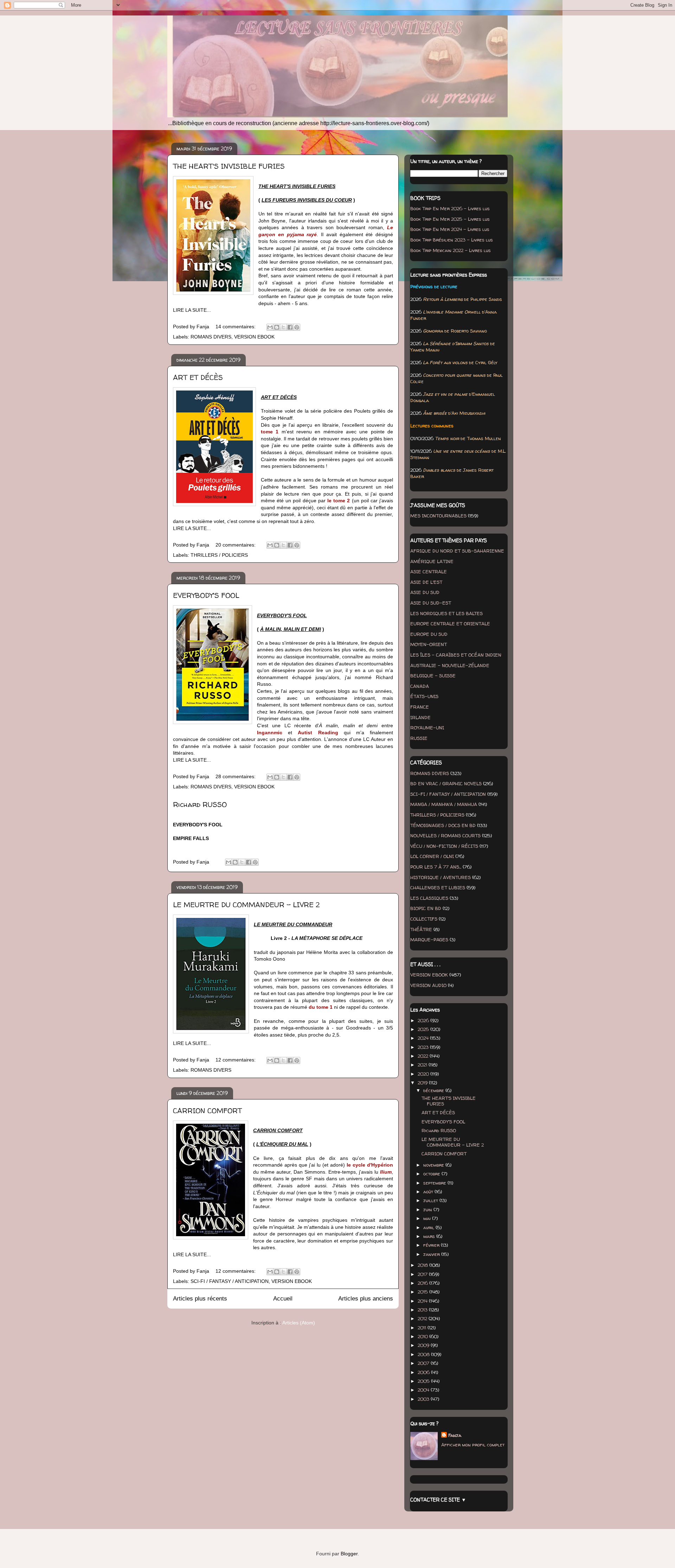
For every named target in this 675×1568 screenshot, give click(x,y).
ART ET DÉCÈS (198, 377)
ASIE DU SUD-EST (430, 603)
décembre (434, 1090)
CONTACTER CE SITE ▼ (438, 1499)
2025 (424, 1029)
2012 (423, 1318)
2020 (424, 1074)
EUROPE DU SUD (429, 634)
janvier (432, 1254)
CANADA (419, 686)
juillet (431, 1200)
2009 (424, 1345)
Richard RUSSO (200, 804)
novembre (434, 1165)
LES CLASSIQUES (429, 898)
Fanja (454, 1435)
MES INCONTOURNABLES (438, 515)
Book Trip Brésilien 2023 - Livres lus (451, 240)
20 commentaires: (236, 545)
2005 (424, 1381)
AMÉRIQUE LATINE (432, 561)
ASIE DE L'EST (426, 582)
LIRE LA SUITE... (192, 310)
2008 (424, 1354)
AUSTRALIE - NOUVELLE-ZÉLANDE (449, 665)
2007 (424, 1363)
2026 (424, 1020)
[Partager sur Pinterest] (296, 327)
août (429, 1191)
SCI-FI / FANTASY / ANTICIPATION (230, 1281)
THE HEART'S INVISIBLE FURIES (229, 166)
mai (427, 1218)
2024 (424, 1038)
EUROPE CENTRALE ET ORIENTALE (450, 623)
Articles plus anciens (365, 1298)
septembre (435, 1183)
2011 (423, 1327)
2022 (424, 1056)
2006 (424, 1372)
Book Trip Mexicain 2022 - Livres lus (450, 250)
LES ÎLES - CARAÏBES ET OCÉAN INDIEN (455, 655)
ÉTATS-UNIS (424, 696)
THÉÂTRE (421, 929)
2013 (423, 1309)
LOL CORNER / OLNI (432, 856)
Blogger (349, 1553)
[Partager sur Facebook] (290, 327)
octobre (432, 1173)
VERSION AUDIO (428, 985)
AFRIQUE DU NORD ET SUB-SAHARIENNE (457, 551)
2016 (423, 1283)
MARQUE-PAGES (429, 939)
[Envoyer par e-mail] (270, 327)
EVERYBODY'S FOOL (206, 595)
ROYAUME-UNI (427, 727)
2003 (424, 1399)
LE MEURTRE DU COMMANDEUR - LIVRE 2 (246, 904)
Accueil (282, 1298)
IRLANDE (420, 717)
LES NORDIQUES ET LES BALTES (446, 613)
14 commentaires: (236, 326)
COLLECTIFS (423, 919)
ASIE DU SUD (424, 592)
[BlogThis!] (276, 327)
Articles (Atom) (298, 1322)
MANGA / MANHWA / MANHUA (443, 804)
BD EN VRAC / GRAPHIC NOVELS (446, 783)
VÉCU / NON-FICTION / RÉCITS (444, 846)
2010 (423, 1336)
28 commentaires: (236, 776)
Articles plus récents (200, 1298)
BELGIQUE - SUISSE (433, 675)
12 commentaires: (236, 1060)
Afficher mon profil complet (472, 1444)
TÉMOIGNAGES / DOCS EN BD (443, 825)
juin (428, 1209)
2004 (424, 1390)
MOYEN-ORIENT (428, 644)
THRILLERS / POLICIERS (219, 555)
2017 (423, 1274)
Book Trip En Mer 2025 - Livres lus (450, 219)
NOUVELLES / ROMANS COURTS (445, 835)
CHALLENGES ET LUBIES (437, 887)
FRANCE (419, 707)
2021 (423, 1065)
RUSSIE (419, 738)
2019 (423, 1082)
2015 (423, 1292)
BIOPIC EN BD (425, 908)
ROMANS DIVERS (211, 337)
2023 (424, 1047)
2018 (423, 1265)
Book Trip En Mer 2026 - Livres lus (450, 208)
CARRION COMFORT (207, 1110)
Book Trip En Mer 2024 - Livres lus (449, 229)
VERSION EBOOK (254, 337)
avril (429, 1227)
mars (429, 1236)
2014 (423, 1301)
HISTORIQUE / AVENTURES (440, 877)
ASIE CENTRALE (428, 571)
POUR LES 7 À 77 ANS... (435, 867)
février (432, 1245)
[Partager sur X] (283, 327)
